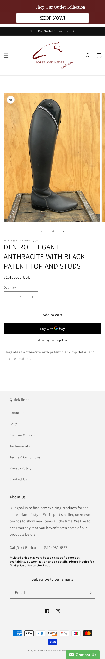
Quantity (10, 287)
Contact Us (18, 479)
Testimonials (20, 446)
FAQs (13, 424)
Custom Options (22, 435)
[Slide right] (63, 231)
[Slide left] (41, 231)
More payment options (53, 340)
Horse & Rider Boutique (46, 650)
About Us (17, 413)
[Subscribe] (89, 593)
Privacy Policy (20, 468)
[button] (6, 55)
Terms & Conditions (25, 457)
